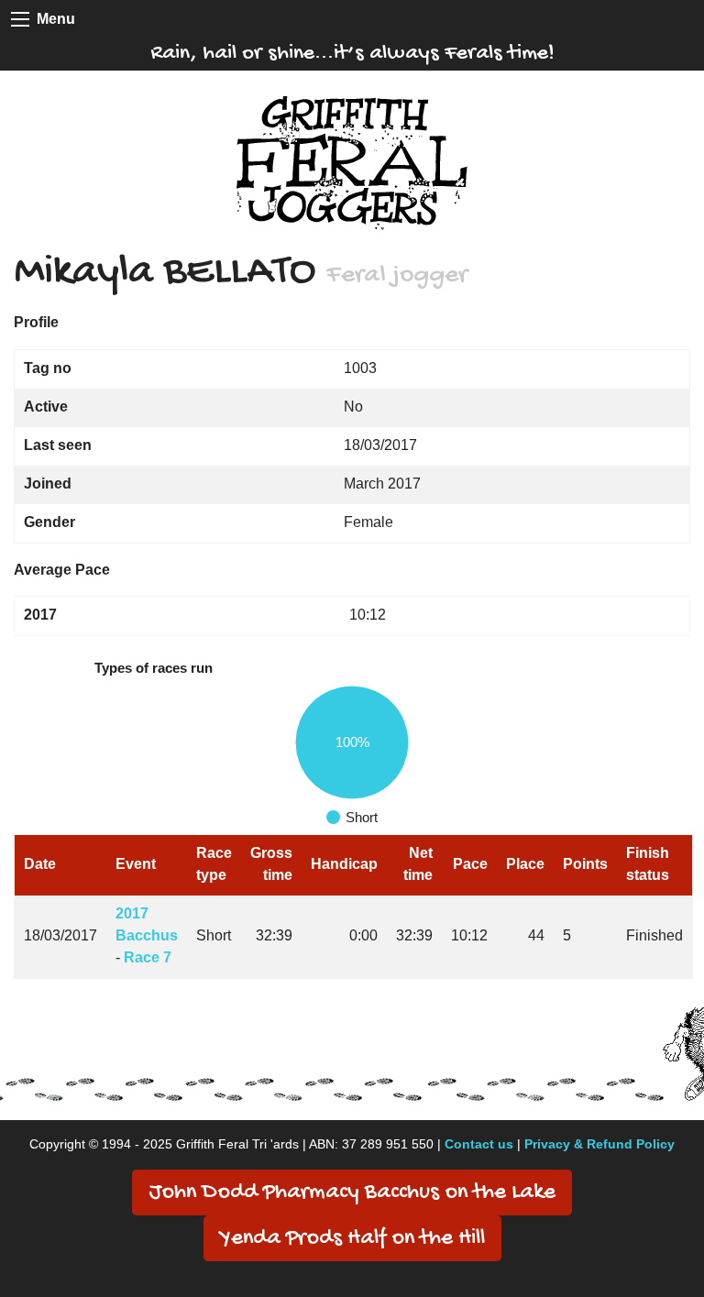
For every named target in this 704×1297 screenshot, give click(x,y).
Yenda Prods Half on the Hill (352, 1239)
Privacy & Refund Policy (599, 1144)
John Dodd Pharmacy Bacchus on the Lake (352, 1193)
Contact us (479, 1144)
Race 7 (147, 957)
